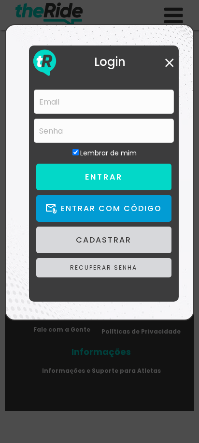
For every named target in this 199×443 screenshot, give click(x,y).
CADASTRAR (103, 239)
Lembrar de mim (108, 153)
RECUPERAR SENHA (103, 267)
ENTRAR (104, 177)
